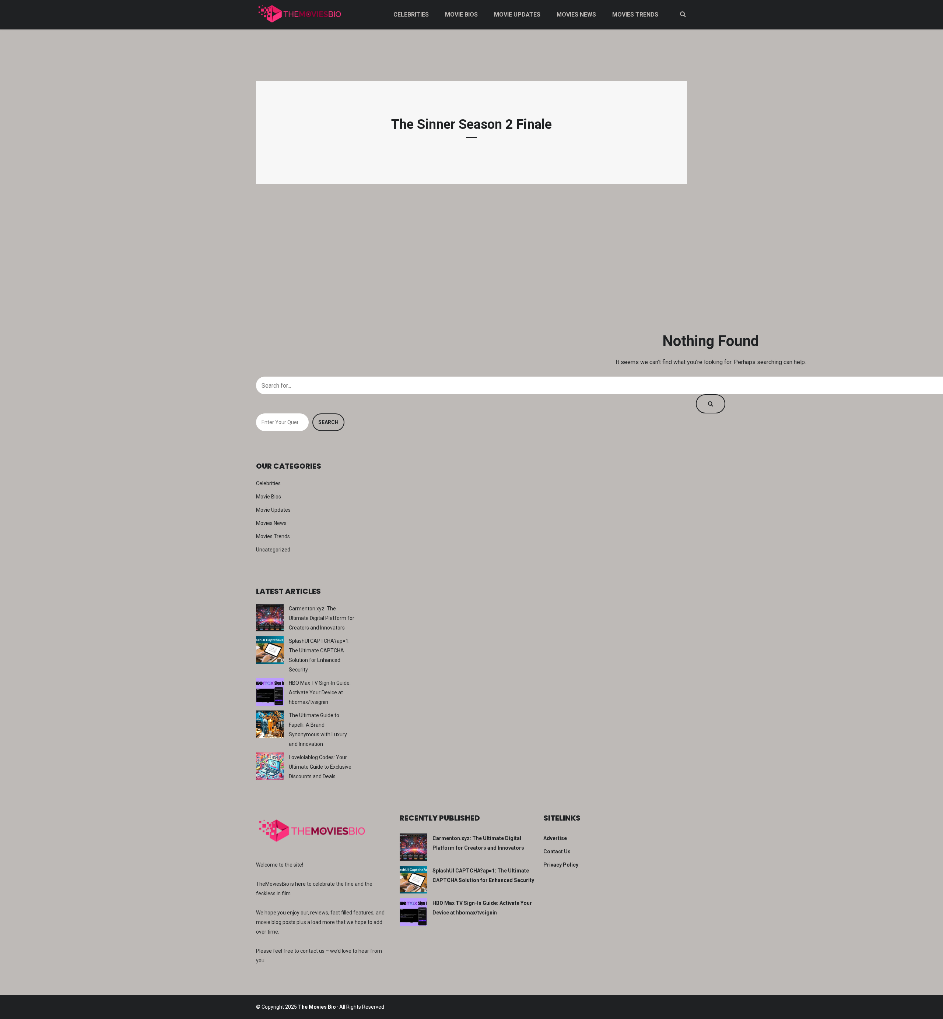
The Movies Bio (317, 1007)
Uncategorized (273, 550)
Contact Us (557, 851)
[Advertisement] (471, 257)
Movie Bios (461, 14)
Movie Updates (517, 14)
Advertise (555, 838)
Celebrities (411, 14)
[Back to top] (935, 1011)
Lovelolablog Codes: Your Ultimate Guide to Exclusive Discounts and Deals (320, 766)
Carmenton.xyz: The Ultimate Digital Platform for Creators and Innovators (321, 618)
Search (328, 422)
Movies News (576, 14)
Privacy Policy (560, 865)
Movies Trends (635, 14)
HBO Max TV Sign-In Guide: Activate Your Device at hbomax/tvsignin (320, 692)
